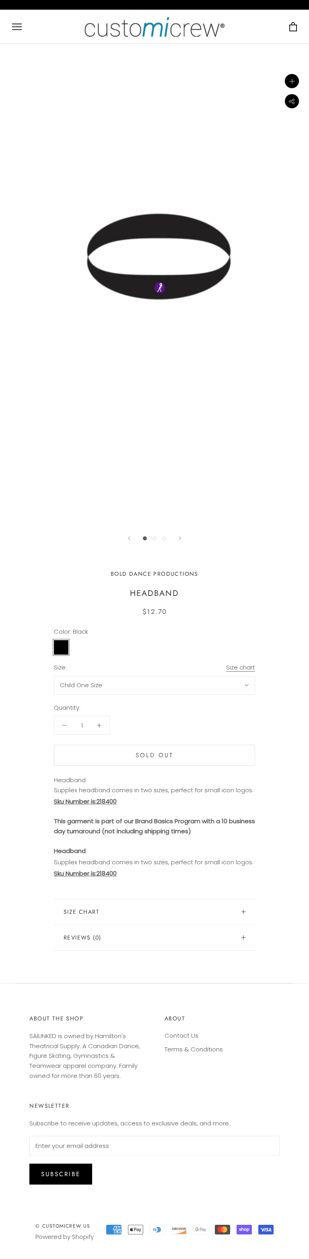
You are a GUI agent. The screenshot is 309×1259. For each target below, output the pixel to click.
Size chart (240, 667)
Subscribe (60, 1174)
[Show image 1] (145, 538)
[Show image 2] (154, 538)
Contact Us (181, 1035)
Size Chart (81, 912)
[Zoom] (292, 81)
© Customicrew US (62, 1226)
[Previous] (129, 538)
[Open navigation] (17, 26)
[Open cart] (293, 26)
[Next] (180, 538)
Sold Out (154, 755)
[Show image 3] (164, 538)
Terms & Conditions (194, 1049)
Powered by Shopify (64, 1236)
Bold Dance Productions (154, 574)
